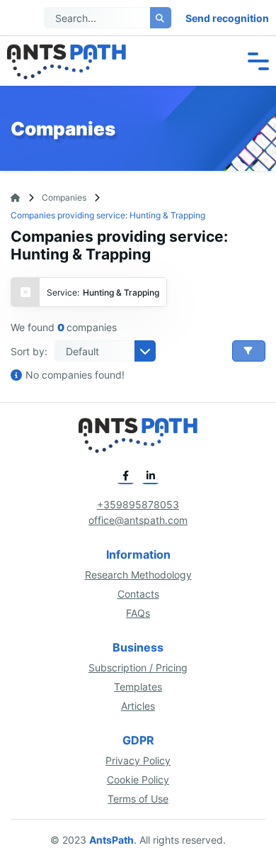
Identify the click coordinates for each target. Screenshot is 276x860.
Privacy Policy (138, 760)
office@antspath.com (138, 520)
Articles (138, 706)
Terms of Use (138, 799)
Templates (138, 687)
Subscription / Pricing (138, 667)
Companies (64, 197)
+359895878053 (138, 504)
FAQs (138, 613)
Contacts (138, 594)
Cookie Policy (138, 780)
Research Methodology (138, 575)
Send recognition (227, 18)
